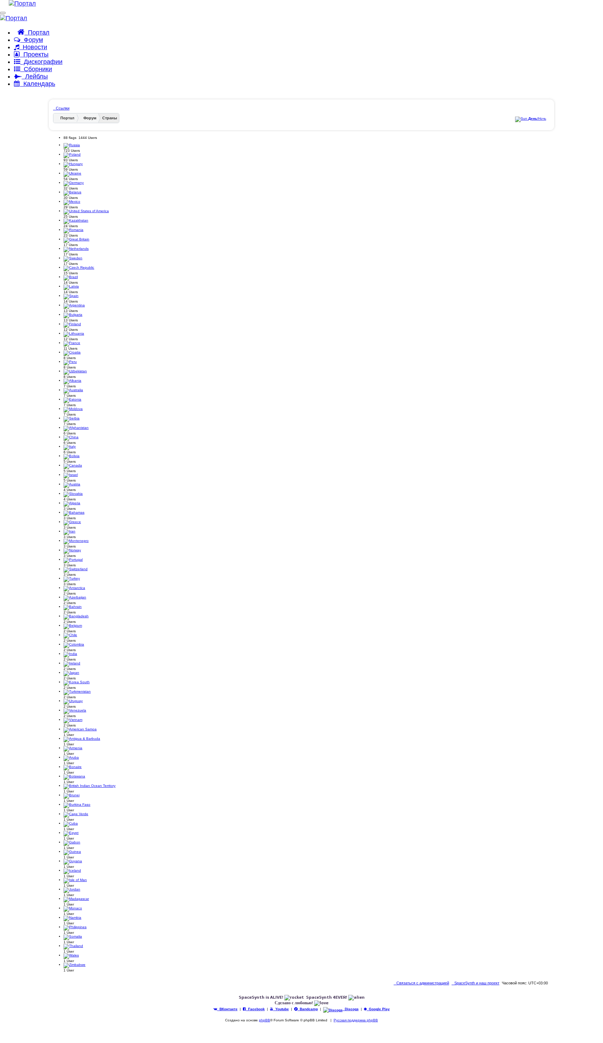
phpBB (264, 1020)
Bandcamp (308, 1009)
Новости (33, 47)
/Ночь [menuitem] (537, 118)
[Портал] (18, 3)
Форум (31, 39)
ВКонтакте (227, 1009)
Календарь (37, 83)
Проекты (34, 54)
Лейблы (35, 76)
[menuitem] (475, 983)
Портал (37, 32)
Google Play (378, 1009)
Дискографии (41, 61)
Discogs (351, 1009)
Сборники (36, 69)
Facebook (255, 1009)
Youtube (281, 1009)
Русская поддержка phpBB (356, 1020)
